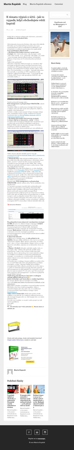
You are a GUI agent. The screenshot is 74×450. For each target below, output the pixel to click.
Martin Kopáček (12, 4)
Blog (25, 4)
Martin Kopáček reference (40, 4)
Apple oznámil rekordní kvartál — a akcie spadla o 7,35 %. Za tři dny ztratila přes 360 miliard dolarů (59, 144)
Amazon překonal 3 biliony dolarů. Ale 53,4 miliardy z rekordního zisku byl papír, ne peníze (59, 127)
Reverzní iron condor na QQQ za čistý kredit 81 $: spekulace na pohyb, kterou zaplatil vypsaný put (59, 111)
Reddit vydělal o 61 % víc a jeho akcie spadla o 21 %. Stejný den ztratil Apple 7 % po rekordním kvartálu (59, 136)
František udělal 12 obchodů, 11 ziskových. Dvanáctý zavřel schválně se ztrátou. (11, 401)
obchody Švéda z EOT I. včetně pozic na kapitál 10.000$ (26, 156)
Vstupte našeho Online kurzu (15, 340)
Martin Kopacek (21, 30)
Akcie (9, 176)
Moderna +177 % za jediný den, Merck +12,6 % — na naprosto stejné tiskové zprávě (59, 103)
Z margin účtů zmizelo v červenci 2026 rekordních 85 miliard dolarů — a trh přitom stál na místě (25, 400)
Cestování (59, 4)
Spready (36, 170)
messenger (42, 438)
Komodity (21, 170)
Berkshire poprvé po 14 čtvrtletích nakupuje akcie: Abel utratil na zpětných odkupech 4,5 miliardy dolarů (59, 119)
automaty (17, 171)
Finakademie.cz (12, 292)
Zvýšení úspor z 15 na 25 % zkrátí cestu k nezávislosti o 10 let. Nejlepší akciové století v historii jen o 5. (38, 401)
